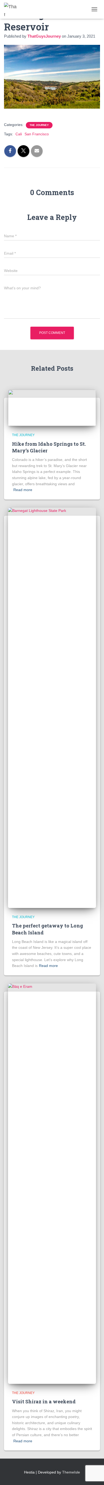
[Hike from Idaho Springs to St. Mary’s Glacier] (52, 407)
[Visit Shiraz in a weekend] (52, 1183)
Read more (22, 490)
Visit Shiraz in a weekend (44, 1401)
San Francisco (37, 134)
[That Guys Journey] (12, 9)
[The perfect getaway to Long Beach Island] (52, 707)
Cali (18, 134)
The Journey (39, 125)
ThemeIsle (71, 1472)
